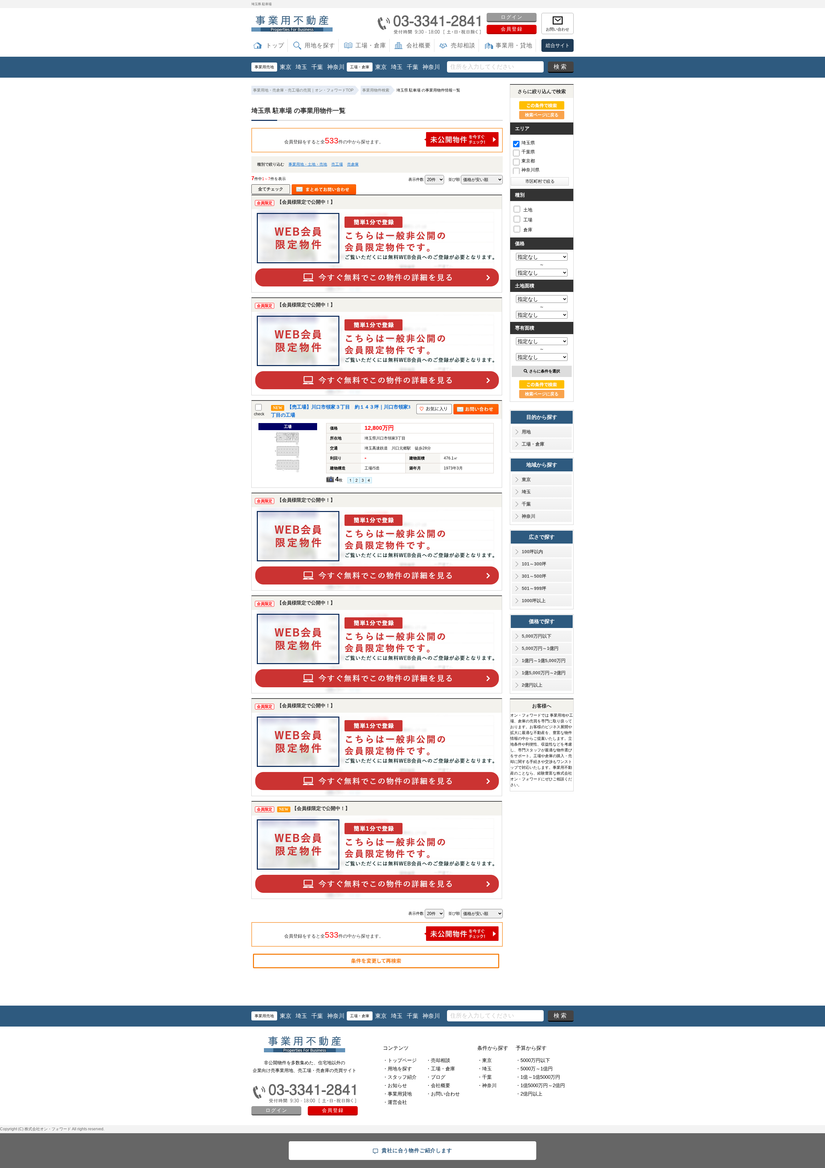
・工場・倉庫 (440, 1068)
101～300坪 (534, 563)
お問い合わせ (557, 29)
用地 (526, 431)
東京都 (528, 160)
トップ (275, 45)
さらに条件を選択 (544, 371)
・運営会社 (395, 1102)
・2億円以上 (529, 1093)
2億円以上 (532, 685)
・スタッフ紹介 (400, 1077)
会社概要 (418, 45)
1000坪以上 (534, 600)
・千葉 (484, 1077)
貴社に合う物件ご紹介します (417, 1150)
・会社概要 (438, 1085)
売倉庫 (353, 164)
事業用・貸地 (514, 45)
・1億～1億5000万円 (538, 1077)
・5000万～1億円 (534, 1068)
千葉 (317, 67)
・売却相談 (438, 1060)
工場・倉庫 (370, 45)
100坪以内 (532, 551)
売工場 (337, 164)
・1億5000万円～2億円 (540, 1085)
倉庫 (527, 229)
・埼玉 (484, 1068)
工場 (527, 219)
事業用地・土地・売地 (307, 164)
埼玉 (301, 67)
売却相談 (463, 45)
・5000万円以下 (533, 1060)
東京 (285, 67)
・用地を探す (397, 1068)
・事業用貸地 (397, 1093)
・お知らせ (395, 1085)
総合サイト (558, 45)
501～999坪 (534, 588)
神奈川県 (530, 169)
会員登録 (512, 29)
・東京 (484, 1060)
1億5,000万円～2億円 (544, 672)
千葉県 (528, 151)
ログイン (512, 17)
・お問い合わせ (443, 1093)
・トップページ (400, 1060)
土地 (527, 209)
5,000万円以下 (536, 636)
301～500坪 (534, 576)
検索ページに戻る (541, 114)
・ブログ (435, 1077)
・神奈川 (487, 1085)
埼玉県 (528, 142)
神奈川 (336, 67)
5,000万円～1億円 (540, 648)
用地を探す (320, 45)
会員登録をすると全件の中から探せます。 (333, 140)
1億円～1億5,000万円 (544, 660)
